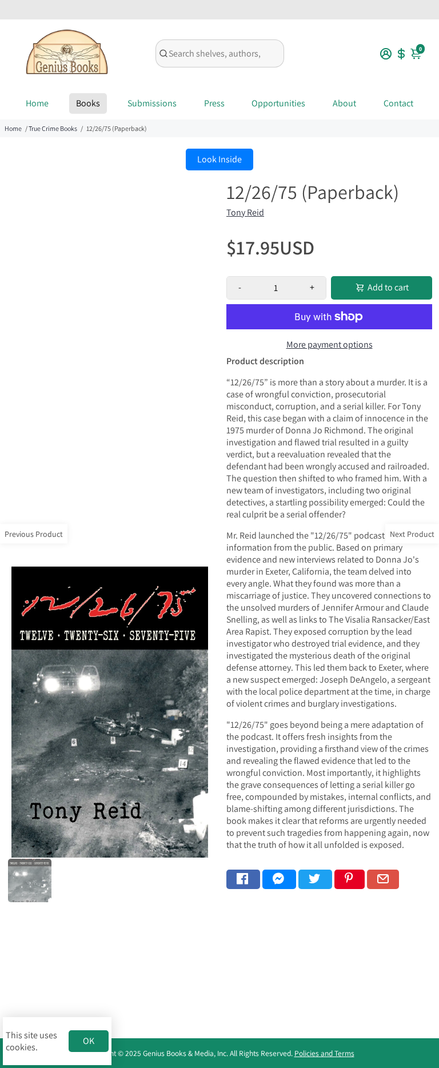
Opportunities (278, 103)
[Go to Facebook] (243, 879)
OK (88, 1041)
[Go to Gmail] (383, 879)
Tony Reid (245, 212)
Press (214, 103)
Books (88, 103)
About (344, 103)
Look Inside (219, 159)
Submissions (152, 103)
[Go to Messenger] (279, 879)
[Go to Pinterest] (349, 879)
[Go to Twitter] (315, 879)
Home (37, 103)
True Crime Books (53, 128)
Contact (398, 103)
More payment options (329, 344)
